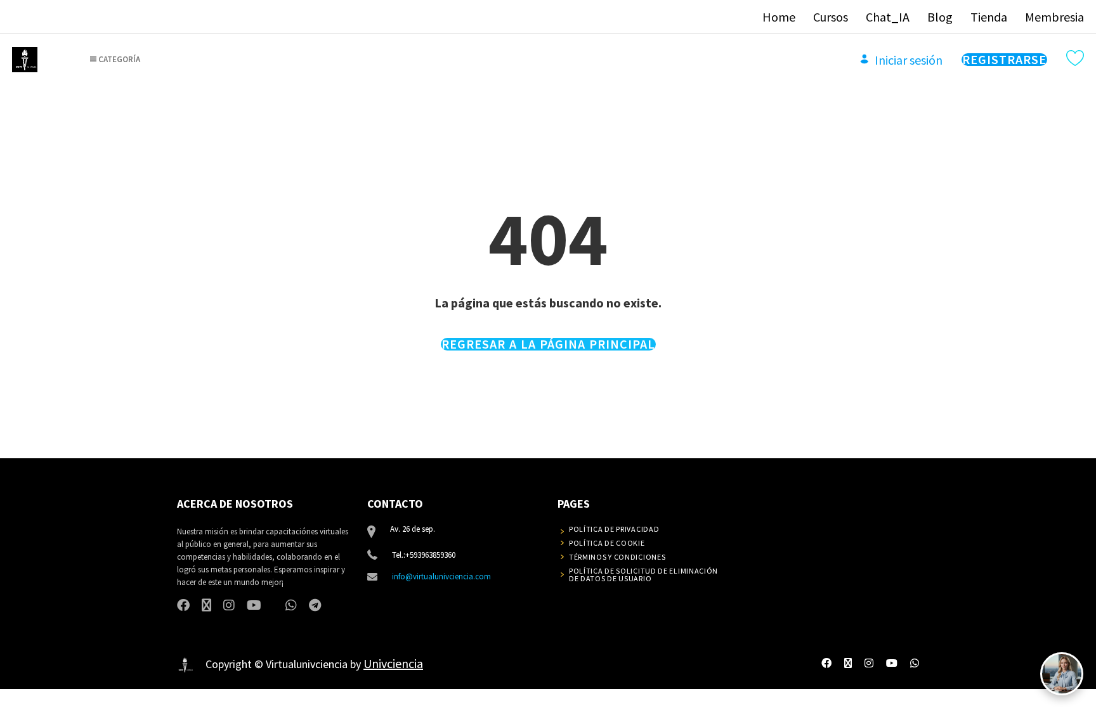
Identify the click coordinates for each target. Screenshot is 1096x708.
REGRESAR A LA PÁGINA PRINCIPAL (548, 344)
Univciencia (393, 663)
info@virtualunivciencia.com (441, 576)
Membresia (1054, 17)
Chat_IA (888, 17)
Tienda (988, 17)
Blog (940, 17)
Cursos (830, 17)
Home (778, 17)
